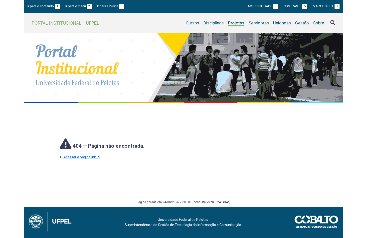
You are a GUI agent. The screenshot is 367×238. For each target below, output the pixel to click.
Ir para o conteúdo (42, 6)
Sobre (318, 22)
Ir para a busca (110, 6)
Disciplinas (213, 22)
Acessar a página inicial (81, 157)
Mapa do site (325, 6)
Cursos (192, 22)
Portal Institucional (65, 23)
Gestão (302, 22)
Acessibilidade (262, 6)
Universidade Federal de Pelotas (183, 220)
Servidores (259, 22)
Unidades (282, 22)
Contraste (295, 6)
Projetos (236, 22)
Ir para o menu (77, 6)
